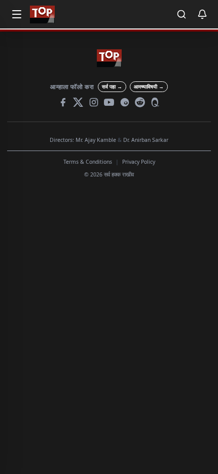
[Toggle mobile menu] (16, 14)
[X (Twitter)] (78, 102)
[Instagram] (94, 102)
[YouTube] (109, 102)
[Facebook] (63, 102)
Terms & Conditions (87, 161)
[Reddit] (140, 102)
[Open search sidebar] (181, 14)
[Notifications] (202, 14)
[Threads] (125, 102)
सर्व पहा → (112, 86)
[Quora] (156, 102)
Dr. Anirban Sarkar (145, 139)
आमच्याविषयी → (149, 86)
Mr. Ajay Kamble (96, 139)
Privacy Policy (138, 161)
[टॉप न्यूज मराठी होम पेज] (42, 14)
